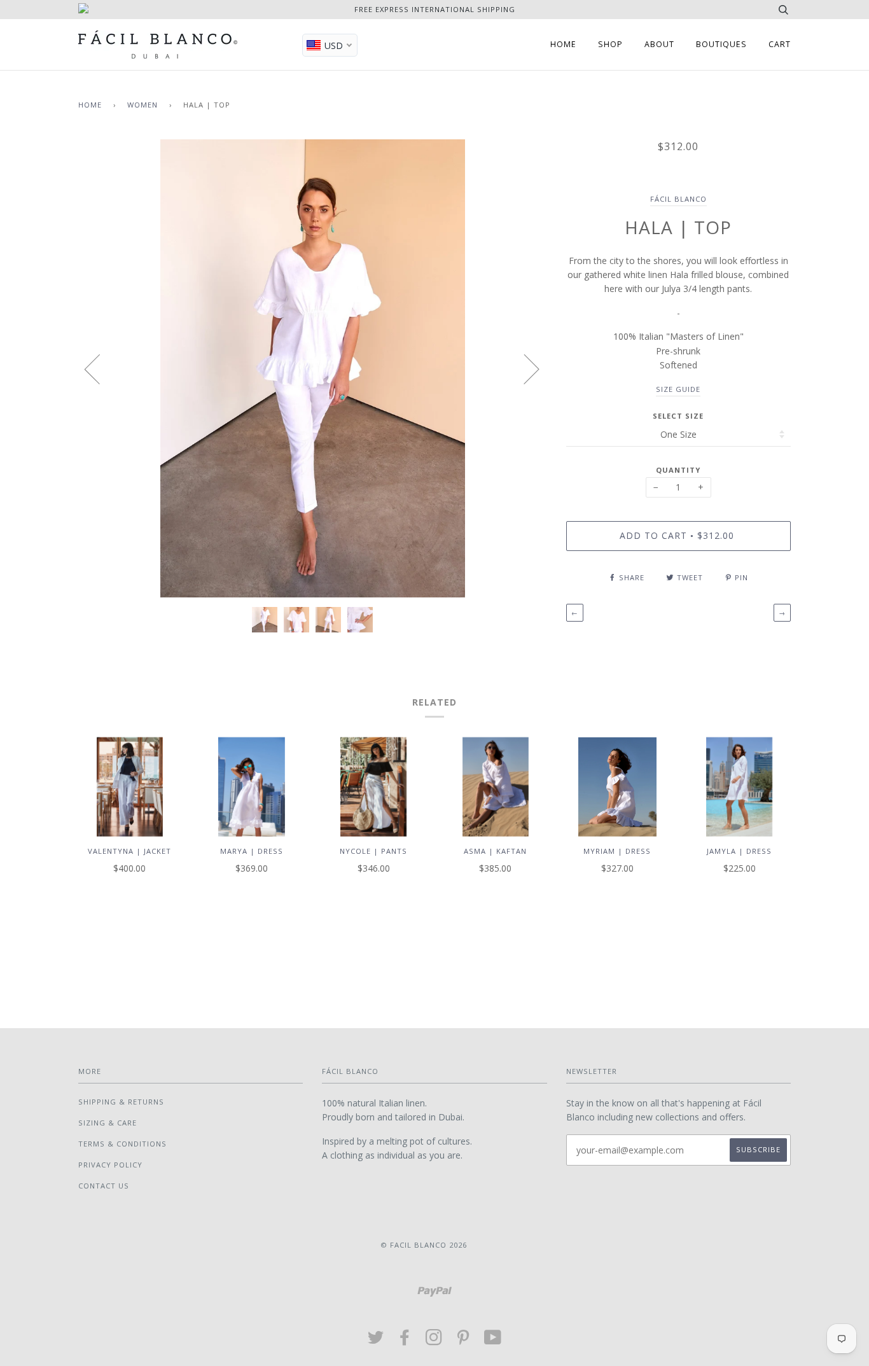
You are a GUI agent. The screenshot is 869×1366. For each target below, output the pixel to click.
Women (142, 104)
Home (90, 104)
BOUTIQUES (721, 44)
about (659, 44)
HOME (563, 44)
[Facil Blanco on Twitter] (376, 1341)
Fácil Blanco (678, 199)
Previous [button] (100, 368)
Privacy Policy (110, 1164)
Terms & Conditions (122, 1143)
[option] (312, 368)
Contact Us (103, 1185)
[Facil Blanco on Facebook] (405, 1341)
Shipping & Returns (121, 1101)
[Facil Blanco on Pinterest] (463, 1341)
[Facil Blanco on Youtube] (493, 1341)
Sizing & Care (107, 1122)
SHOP (610, 44)
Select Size (678, 416)
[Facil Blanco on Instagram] (434, 1341)
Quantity (678, 470)
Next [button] (524, 368)
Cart (779, 44)
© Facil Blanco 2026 (423, 1245)
